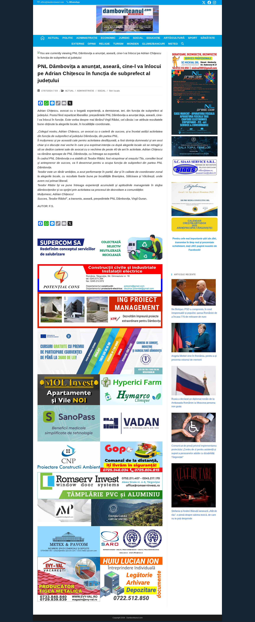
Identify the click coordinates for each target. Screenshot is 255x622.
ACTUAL (69, 91)
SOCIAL (102, 91)
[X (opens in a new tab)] (203, 2)
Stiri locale (114, 91)
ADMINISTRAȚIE (85, 91)
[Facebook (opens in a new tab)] (209, 2)
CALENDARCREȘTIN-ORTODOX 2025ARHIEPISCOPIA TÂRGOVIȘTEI (194, 224)
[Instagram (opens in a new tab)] (214, 2)
